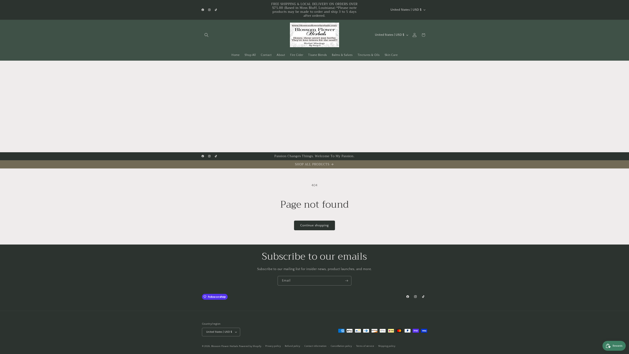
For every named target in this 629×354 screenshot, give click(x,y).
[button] (206, 34)
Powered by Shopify (250, 346)
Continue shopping (314, 225)
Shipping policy (386, 346)
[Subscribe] (346, 280)
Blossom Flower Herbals (224, 346)
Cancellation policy (341, 346)
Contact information (315, 346)
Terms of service (365, 346)
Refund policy (292, 346)
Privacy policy (273, 346)
